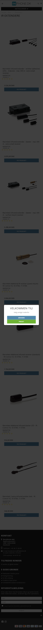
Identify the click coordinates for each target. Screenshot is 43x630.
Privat (21, 322)
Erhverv (21, 318)
